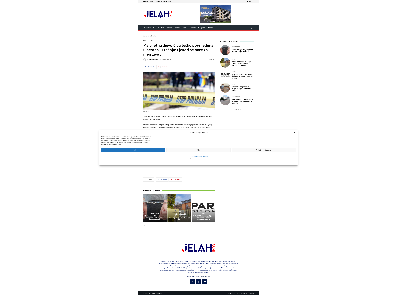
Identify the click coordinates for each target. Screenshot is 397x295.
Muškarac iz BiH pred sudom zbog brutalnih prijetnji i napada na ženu (155, 218)
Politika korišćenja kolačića (200, 156)
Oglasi (203, 213)
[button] (294, 132)
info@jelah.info (205, 276)
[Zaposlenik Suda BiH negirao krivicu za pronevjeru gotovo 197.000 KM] (179, 208)
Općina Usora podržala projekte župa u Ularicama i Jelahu (242, 88)
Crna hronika (152, 36)
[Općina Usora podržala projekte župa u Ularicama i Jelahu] (225, 88)
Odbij (198, 150)
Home (145, 36)
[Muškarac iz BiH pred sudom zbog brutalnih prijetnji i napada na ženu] (155, 208)
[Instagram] (250, 1)
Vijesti (179, 211)
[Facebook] (247, 1)
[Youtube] (252, 1)
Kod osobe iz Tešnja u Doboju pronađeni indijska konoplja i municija (242, 101)
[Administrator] (145, 59)
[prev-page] (144, 225)
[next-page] (148, 225)
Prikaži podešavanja (263, 150)
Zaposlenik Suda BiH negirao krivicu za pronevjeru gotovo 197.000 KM (179, 217)
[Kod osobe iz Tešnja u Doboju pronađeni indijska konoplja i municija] (225, 100)
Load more (236, 109)
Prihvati (133, 150)
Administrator (153, 59)
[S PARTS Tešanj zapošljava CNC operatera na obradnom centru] (203, 208)
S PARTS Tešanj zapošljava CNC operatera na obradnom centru (203, 218)
